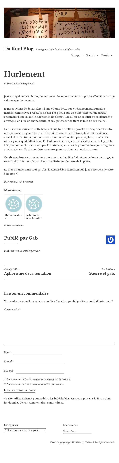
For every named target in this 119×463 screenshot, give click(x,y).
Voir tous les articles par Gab (25, 250)
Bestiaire (91, 55)
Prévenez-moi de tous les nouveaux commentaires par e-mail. (39, 379)
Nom (7, 352)
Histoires (19, 225)
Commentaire (12, 309)
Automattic (109, 442)
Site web (8, 370)
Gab (32, 83)
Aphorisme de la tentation (27, 272)
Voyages (76, 55)
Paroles (105, 55)
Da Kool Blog (19, 48)
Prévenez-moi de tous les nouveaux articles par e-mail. (35, 384)
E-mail (8, 361)
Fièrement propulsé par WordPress (65, 442)
